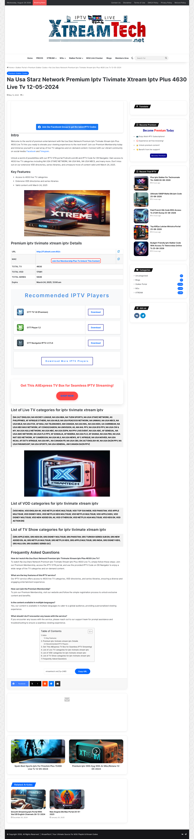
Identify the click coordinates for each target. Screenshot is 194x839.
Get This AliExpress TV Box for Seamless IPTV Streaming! (67, 647)
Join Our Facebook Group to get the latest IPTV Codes (69, 127)
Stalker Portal (75, 58)
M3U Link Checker (94, 58)
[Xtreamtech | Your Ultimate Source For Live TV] (97, 28)
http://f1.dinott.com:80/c (48, 251)
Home (30, 58)
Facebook (31, 151)
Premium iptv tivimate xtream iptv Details (60, 641)
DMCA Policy (153, 3)
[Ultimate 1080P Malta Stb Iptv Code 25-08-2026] (141, 199)
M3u (62, 58)
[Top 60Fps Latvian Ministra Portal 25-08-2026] (141, 232)
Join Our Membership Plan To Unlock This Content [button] (76, 261)
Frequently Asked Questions (55, 659)
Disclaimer (127, 3)
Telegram (44, 151)
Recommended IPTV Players (57, 644)
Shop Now (67, 395)
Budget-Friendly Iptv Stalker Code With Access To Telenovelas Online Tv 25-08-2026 (166, 245)
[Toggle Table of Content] (89, 631)
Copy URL (82, 671)
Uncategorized (141, 276)
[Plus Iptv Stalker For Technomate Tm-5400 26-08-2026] (141, 183)
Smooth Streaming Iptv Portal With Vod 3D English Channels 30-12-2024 (28, 813)
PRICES (39, 58)
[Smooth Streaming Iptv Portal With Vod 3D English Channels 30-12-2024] (28, 799)
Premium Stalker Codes (37, 67)
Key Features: (51, 638)
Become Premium (158, 155)
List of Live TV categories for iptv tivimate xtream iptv (66, 650)
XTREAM (51, 58)
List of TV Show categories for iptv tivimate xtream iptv (66, 656)
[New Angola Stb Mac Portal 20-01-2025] (67, 799)
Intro (44, 635)
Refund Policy (180, 3)
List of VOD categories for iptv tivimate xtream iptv (64, 653)
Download (96, 312)
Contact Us (115, 3)
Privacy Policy (166, 3)
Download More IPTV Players (67, 361)
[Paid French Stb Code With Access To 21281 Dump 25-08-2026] (141, 216)
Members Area (122, 58)
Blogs (109, 58)
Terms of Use (139, 3)
